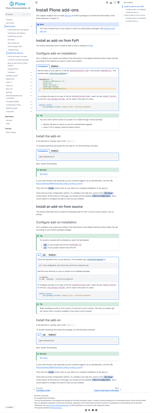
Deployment (10, 79)
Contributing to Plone (13, 105)
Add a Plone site (13, 43)
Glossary (9, 120)
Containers (11, 72)
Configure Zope (13, 50)
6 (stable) (9, 407)
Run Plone (11, 40)
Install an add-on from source (134, 15)
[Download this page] (111, 2)
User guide (10, 111)
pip (44, 255)
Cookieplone (43, 66)
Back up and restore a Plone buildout (17, 64)
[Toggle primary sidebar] (36, 2)
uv (39, 255)
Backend (9, 92)
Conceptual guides (12, 101)
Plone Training (11, 132)
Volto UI (9, 82)
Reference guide (11, 108)
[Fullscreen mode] (115, 2)
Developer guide (11, 76)
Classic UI (9, 85)
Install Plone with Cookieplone (18, 30)
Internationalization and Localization (14, 97)
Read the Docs (57, 408)
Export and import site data (17, 56)
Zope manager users (15, 46)
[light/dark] (119, 2)
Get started (10, 23)
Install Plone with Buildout (17, 33)
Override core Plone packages (18, 60)
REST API (9, 89)
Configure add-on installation (136, 9)
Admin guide (10, 26)
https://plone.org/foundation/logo (57, 405)
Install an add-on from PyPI (134, 6)
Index (8, 123)
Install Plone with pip (15, 36)
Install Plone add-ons (15, 53)
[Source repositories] (107, 2)
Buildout (54, 66)
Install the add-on (132, 12)
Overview (9, 20)
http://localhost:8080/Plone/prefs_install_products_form (58, 183)
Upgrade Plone (13, 69)
